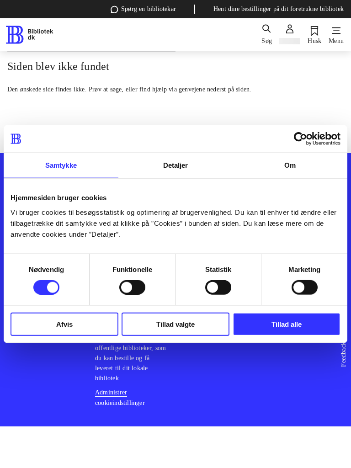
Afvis (64, 324)
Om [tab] (290, 165)
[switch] (132, 287)
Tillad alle (286, 324)
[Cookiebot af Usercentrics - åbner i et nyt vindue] (300, 139)
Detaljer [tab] (175, 165)
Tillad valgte (175, 324)
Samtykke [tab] (61, 165)
